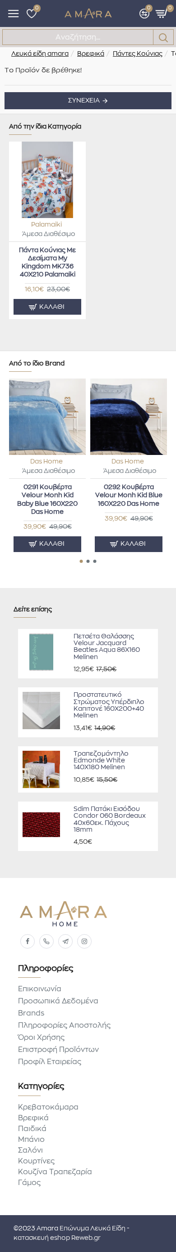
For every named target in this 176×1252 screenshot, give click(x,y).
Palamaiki (46, 225)
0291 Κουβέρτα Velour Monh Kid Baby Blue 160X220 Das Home (47, 499)
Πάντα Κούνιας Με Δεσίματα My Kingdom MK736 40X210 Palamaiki (47, 262)
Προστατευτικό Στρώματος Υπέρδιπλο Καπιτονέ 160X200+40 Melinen (109, 705)
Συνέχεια (84, 101)
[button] (81, 561)
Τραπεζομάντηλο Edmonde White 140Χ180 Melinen (101, 761)
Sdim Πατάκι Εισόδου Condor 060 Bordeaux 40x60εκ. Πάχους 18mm (110, 819)
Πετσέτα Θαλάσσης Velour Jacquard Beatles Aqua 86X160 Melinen (107, 646)
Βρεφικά (90, 54)
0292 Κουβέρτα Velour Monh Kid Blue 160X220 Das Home (128, 495)
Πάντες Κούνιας (137, 54)
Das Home (46, 462)
